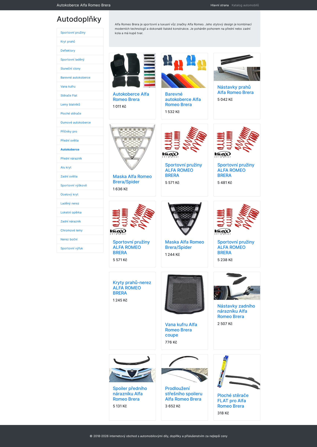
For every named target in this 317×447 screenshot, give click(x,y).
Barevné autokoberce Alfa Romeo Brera (183, 99)
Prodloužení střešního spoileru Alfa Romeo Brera (183, 394)
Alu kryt (66, 167)
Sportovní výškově (74, 185)
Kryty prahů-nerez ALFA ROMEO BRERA (132, 288)
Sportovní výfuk (72, 248)
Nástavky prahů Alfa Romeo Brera (235, 89)
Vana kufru (68, 86)
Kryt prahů (68, 41)
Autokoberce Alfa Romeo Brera (83, 5)
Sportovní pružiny (73, 32)
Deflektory (68, 50)
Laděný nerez (70, 203)
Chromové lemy (72, 230)
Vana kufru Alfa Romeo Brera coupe (181, 330)
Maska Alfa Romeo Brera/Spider (132, 179)
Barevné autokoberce (75, 77)
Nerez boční (69, 239)
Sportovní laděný (72, 59)
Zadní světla (69, 176)
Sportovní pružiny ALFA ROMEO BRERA (183, 170)
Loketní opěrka (71, 212)
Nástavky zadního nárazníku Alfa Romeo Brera (236, 311)
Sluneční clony (71, 68)
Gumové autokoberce (76, 122)
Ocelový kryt (69, 194)
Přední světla (70, 140)
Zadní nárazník (71, 221)
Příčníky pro (69, 131)
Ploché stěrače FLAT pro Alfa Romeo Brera (233, 401)
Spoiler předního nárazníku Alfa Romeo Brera (130, 394)
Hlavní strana (220, 5)
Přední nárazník (71, 158)
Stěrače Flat (69, 95)
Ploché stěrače (71, 113)
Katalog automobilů (245, 5)
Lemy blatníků (70, 104)
